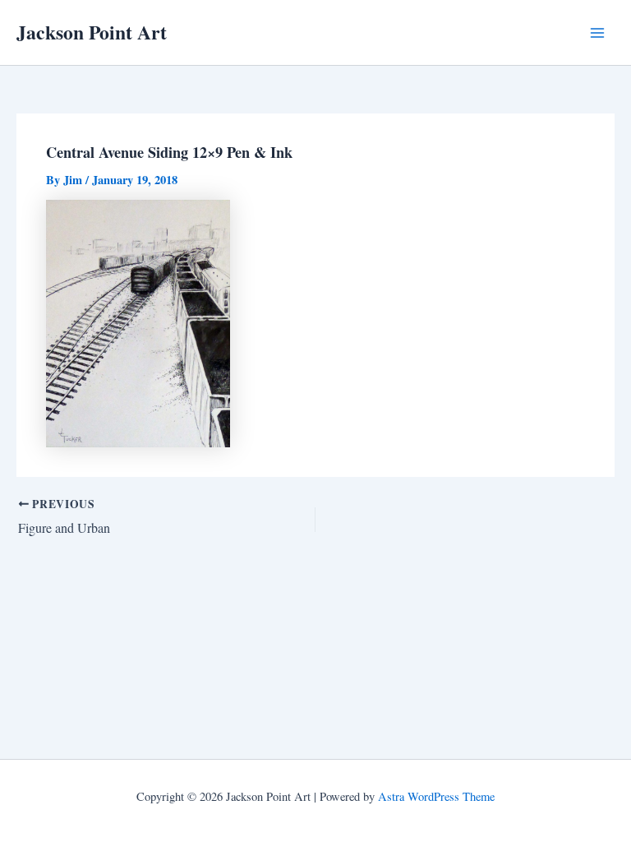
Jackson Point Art (91, 31)
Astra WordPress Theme (436, 796)
